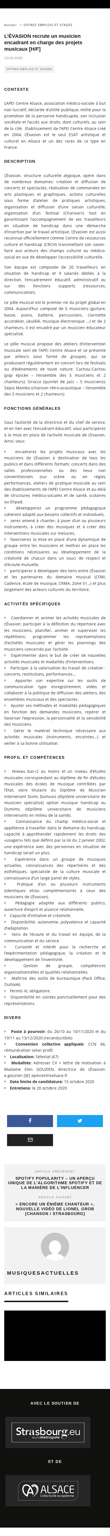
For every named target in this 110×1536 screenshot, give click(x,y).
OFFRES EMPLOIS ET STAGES (29, 69)
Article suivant (55, 1197)
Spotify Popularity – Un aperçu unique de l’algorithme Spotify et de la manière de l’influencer (55, 1183)
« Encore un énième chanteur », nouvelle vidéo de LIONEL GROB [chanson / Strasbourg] (55, 1209)
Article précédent (55, 1171)
